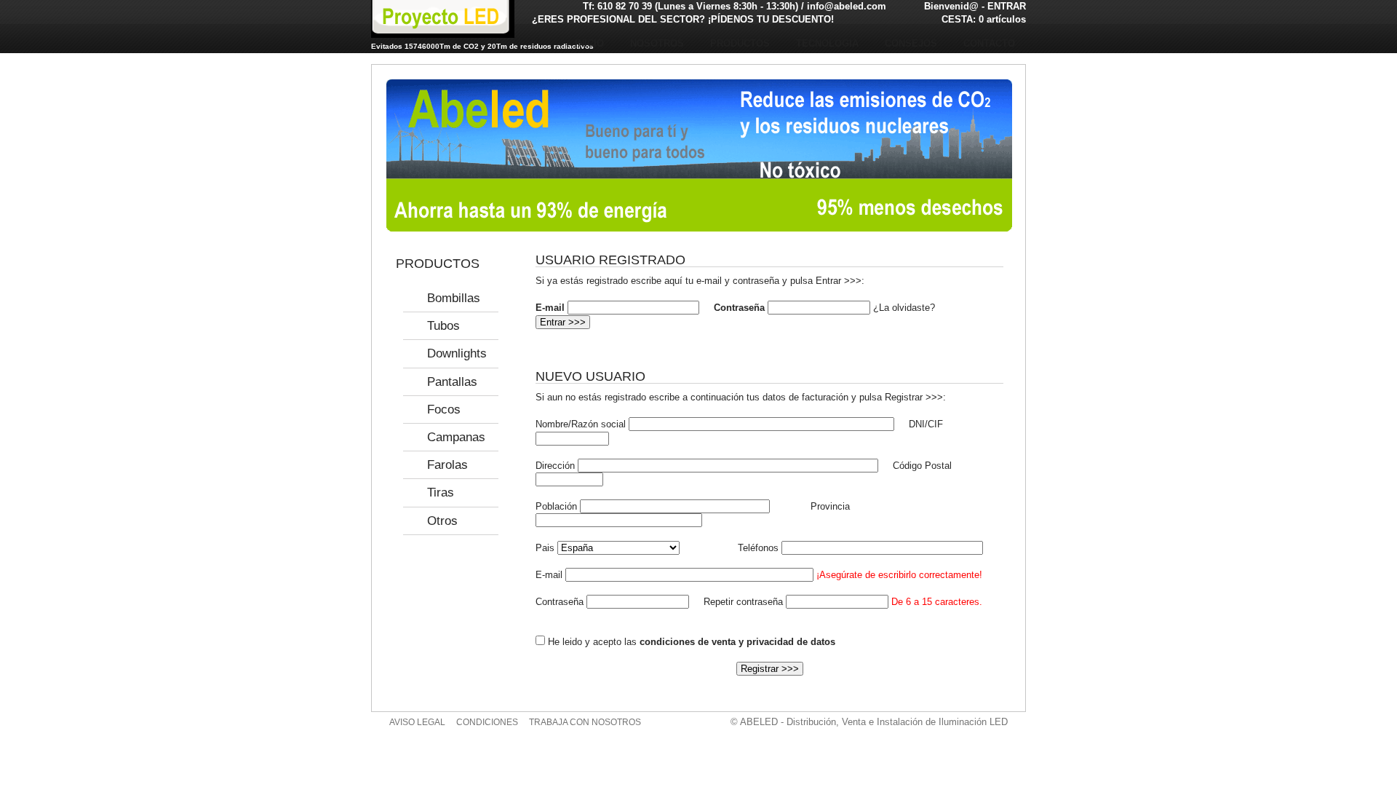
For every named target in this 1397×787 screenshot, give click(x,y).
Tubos (443, 326)
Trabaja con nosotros (585, 722)
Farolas (447, 465)
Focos (444, 409)
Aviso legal (417, 722)
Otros (442, 521)
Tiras (440, 492)
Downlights (457, 353)
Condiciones (487, 722)
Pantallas (452, 382)
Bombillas (453, 298)
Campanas (456, 437)
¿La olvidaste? (904, 307)
